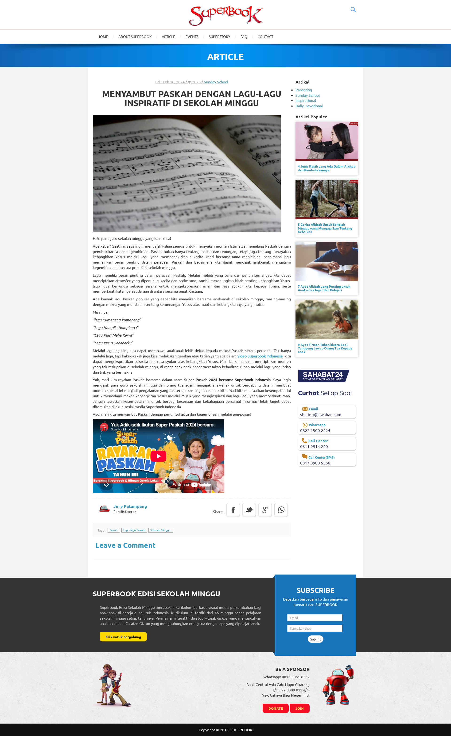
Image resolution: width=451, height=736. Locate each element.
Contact (265, 36)
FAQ (244, 36)
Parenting (303, 89)
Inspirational (305, 100)
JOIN (299, 708)
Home (102, 36)
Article (168, 36)
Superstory (219, 36)
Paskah (113, 530)
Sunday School (216, 81)
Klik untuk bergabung (123, 637)
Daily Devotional (309, 105)
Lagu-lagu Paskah (134, 530)
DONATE (275, 708)
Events (192, 36)
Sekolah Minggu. (160, 530)
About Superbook (135, 36)
